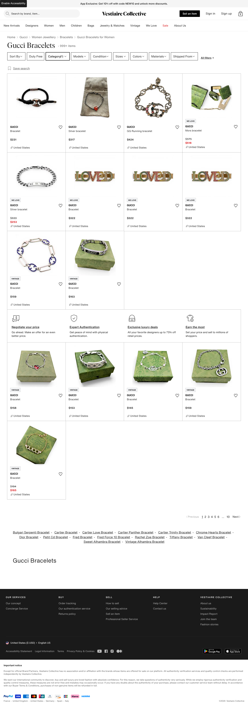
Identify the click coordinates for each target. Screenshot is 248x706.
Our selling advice (116, 609)
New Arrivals (12, 26)
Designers (31, 26)
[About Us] (188, 25)
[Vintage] (143, 25)
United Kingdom (20, 701)
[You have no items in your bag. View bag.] (240, 13)
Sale (165, 26)
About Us (180, 26)
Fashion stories (209, 624)
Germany (50, 701)
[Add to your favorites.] (60, 127)
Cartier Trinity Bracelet (174, 532)
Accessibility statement (19, 651)
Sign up (226, 13)
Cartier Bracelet (65, 532)
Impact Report (208, 614)
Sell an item (190, 13)
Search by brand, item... (25, 13)
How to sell (112, 603)
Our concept (13, 603)
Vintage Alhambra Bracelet (144, 541)
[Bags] (96, 25)
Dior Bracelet (28, 537)
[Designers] (41, 25)
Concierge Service (17, 609)
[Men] (68, 25)
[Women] (56, 25)
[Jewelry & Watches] (127, 25)
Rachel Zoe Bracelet (149, 537)
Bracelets (66, 37)
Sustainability (208, 609)
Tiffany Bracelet (181, 537)
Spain (59, 701)
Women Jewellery (44, 37)
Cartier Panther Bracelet (135, 532)
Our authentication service (74, 609)
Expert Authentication (85, 327)
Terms (60, 651)
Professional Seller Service (122, 619)
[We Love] (159, 25)
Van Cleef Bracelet (211, 537)
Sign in (210, 13)
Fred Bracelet (82, 537)
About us (205, 603)
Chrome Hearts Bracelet (213, 532)
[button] (240, 13)
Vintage (135, 26)
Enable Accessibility (13, 3)
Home (11, 37)
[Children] (84, 25)
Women (49, 26)
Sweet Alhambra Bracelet (102, 541)
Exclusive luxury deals (143, 327)
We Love (151, 26)
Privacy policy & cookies (80, 651)
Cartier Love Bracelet (97, 532)
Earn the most (195, 327)
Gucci (23, 37)
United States (37, 701)
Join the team (208, 619)
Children (76, 26)
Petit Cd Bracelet (55, 537)
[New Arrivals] (22, 25)
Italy (67, 701)
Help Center (160, 603)
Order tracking (67, 603)
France (7, 701)
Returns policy (67, 614)
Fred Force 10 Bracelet (113, 537)
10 (228, 517)
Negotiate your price (25, 327)
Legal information (44, 651)
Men (62, 26)
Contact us (159, 609)
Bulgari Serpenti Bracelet (31, 532)
